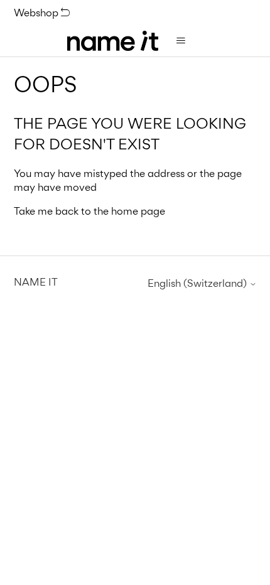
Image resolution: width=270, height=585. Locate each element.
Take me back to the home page (89, 211)
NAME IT (36, 282)
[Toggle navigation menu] (180, 41)
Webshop (37, 12)
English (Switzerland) (198, 283)
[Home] (112, 41)
